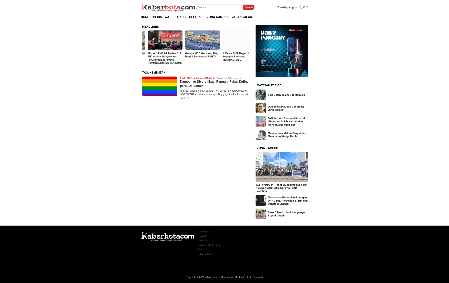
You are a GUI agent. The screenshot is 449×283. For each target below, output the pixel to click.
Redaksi (201, 236)
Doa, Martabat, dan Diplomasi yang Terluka (286, 108)
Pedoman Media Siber (208, 245)
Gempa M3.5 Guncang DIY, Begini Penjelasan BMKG (196, 55)
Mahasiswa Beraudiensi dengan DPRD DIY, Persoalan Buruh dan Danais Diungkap (288, 200)
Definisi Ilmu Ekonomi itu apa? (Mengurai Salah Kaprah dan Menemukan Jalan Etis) (286, 121)
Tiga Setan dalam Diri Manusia (286, 94)
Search (249, 7)
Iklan (199, 249)
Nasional (198, 78)
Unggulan (209, 78)
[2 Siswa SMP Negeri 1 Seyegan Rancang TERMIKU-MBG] (234, 40)
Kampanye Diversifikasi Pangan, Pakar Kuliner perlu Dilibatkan (215, 83)
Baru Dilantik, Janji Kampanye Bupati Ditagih (286, 214)
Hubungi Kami (204, 254)
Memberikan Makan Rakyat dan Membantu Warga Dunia (287, 135)
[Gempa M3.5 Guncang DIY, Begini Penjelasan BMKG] (197, 40)
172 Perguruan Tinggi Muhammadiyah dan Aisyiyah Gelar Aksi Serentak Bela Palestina (281, 187)
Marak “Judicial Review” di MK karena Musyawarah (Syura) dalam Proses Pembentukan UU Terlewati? (159, 58)
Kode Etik (202, 240)
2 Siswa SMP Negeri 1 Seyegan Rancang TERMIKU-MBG (230, 56)
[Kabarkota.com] (168, 7)
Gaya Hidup (186, 78)
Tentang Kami (204, 231)
